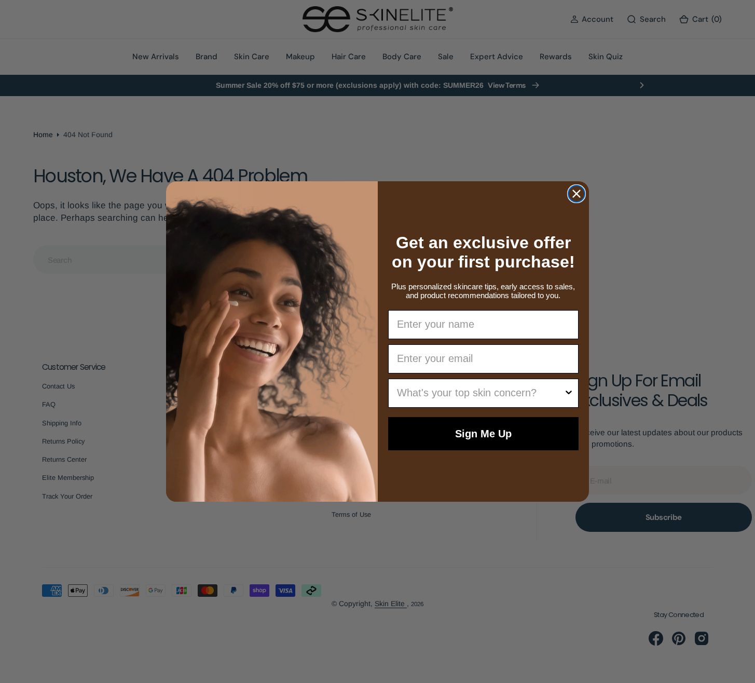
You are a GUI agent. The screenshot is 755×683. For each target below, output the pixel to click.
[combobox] (480, 393)
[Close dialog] (576, 193)
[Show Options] (569, 393)
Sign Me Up (483, 433)
